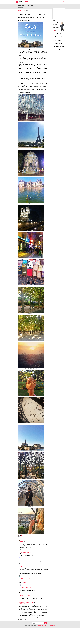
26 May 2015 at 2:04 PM (23, 603)
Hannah (21, 541)
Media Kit (53, 625)
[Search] (45, 623)
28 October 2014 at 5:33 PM (24, 542)
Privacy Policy (46, 625)
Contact (50, 625)
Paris (24, 10)
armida (21, 594)
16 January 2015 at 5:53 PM (25, 552)
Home (18, 10)
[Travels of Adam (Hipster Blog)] (22, 2)
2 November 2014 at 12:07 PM (24, 566)
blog (54, 30)
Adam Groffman (40, 625)
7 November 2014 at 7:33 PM (25, 587)
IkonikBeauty (24, 582)
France (22, 10)
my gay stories (56, 41)
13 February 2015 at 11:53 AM (24, 595)
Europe (20, 10)
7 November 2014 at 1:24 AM (24, 578)
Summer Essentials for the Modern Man (26, 602)
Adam (21, 535)
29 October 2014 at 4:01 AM (24, 560)
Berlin (61, 31)
